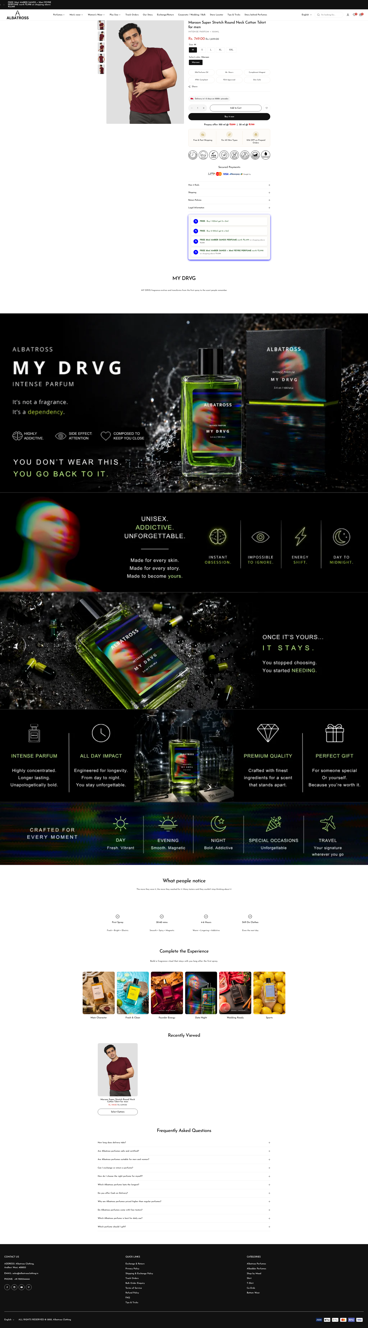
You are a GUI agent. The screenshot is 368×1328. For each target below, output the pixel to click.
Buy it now (229, 117)
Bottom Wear (253, 1293)
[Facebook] (7, 1287)
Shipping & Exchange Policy (139, 1274)
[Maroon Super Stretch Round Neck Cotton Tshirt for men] (118, 1069)
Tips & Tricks (131, 1303)
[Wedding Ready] (235, 993)
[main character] (99, 993)
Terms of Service (133, 1288)
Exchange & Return (134, 1264)
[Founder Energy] (167, 993)
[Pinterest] (29, 1287)
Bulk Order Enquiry (135, 1283)
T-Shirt (250, 1283)
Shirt (249, 1278)
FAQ (127, 1298)
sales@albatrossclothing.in (25, 1273)
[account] (348, 15)
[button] (0, 4)
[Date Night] (201, 993)
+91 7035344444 (22, 1279)
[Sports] (269, 993)
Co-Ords (251, 1288)
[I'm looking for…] (318, 15)
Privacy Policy (132, 1269)
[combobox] (329, 15)
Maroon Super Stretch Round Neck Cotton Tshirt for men (117, 1100)
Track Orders (132, 1278)
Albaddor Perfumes (256, 1269)
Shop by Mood (254, 1274)
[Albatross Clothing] (17, 14)
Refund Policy (132, 1293)
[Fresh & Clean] (133, 993)
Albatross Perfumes (256, 1264)
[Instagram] (14, 1287)
